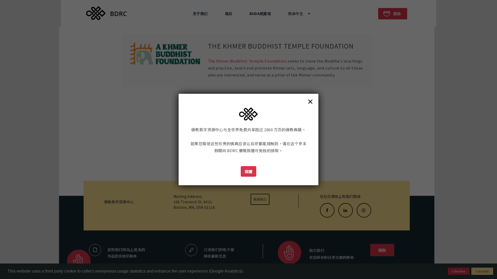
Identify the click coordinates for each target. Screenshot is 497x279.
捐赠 (249, 171)
